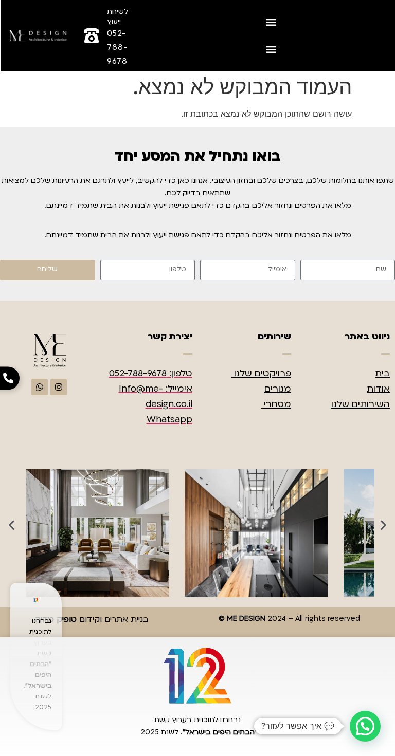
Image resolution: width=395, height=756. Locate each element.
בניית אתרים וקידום (92, 619)
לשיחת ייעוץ (117, 16)
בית (382, 373)
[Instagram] (58, 387)
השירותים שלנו (360, 404)
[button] (271, 21)
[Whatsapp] (39, 387)
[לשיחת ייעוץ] (91, 35)
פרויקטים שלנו (261, 373)
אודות (378, 389)
